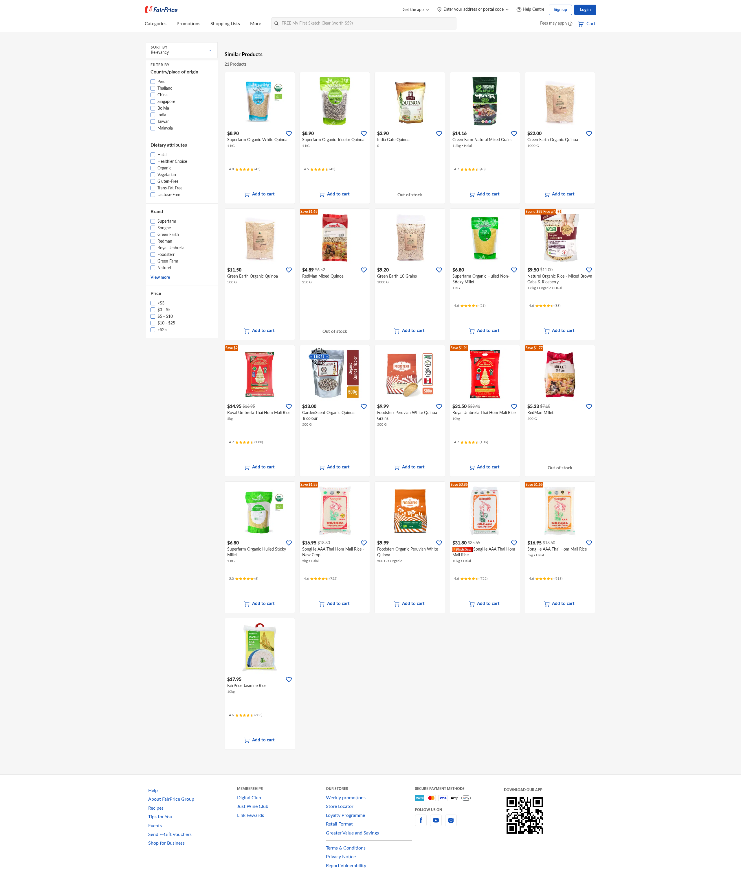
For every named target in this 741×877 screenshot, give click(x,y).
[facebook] (421, 823)
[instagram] (451, 823)
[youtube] (436, 823)
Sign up (560, 10)
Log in (585, 10)
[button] (570, 24)
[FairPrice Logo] (161, 9)
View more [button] (160, 278)
